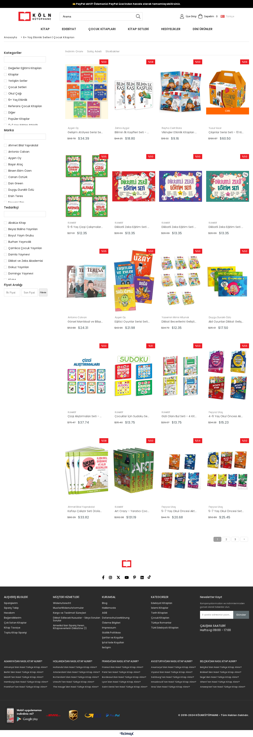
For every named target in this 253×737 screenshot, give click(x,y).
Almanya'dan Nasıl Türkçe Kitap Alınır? (26, 667)
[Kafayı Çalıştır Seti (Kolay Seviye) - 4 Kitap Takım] (86, 470)
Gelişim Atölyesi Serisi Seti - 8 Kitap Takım (85, 132)
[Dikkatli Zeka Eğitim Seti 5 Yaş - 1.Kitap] (180, 186)
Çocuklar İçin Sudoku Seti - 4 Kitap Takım (132, 416)
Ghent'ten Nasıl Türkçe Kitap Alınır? (220, 682)
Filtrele (43, 292)
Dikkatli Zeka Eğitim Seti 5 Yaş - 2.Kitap (132, 227)
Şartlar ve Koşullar (112, 637)
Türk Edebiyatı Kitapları (164, 627)
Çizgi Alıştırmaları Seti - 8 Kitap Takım (85, 416)
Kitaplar (13, 74)
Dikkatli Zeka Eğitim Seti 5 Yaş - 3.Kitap (226, 227)
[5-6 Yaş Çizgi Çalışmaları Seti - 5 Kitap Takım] (86, 186)
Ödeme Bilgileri (111, 622)
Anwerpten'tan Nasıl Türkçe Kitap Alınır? (222, 687)
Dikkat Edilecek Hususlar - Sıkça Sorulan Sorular (76, 619)
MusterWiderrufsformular (68, 608)
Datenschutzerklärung (115, 617)
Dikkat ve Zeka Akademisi (25, 260)
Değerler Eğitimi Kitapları (25, 68)
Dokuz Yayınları (18, 267)
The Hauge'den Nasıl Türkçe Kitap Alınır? (76, 687)
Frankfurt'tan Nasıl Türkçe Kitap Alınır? (25, 687)
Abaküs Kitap (17, 222)
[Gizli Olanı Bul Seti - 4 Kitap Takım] (180, 375)
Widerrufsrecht (62, 603)
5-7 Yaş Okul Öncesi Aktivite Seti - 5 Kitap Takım (179, 511)
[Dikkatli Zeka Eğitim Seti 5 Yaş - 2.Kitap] (133, 186)
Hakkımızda (109, 608)
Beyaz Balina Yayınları (23, 229)
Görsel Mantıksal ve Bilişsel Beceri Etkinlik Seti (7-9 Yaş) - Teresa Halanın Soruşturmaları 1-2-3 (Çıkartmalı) (85, 321)
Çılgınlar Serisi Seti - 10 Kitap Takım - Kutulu (226, 132)
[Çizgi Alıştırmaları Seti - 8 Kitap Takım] (86, 375)
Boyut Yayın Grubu (21, 235)
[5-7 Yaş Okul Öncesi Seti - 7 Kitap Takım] (227, 470)
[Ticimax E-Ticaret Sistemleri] (127, 734)
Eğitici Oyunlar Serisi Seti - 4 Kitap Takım (132, 321)
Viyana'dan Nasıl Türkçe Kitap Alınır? (172, 672)
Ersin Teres (15, 196)
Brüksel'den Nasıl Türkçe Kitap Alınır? (220, 672)
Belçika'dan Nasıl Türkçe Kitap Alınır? (221, 667)
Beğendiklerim (12, 617)
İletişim (106, 647)
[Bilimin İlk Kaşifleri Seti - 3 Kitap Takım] (133, 91)
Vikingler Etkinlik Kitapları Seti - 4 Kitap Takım (179, 132)
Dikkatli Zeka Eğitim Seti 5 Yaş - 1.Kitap (179, 227)
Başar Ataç (15, 164)
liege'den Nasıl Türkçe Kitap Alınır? (219, 677)
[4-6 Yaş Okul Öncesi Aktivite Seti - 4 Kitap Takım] (227, 375)
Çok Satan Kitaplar (15, 622)
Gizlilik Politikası (111, 632)
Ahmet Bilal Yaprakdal (23, 145)
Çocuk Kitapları (160, 617)
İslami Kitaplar (159, 608)
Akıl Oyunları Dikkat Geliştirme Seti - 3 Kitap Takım (226, 321)
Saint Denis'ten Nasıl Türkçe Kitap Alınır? (124, 687)
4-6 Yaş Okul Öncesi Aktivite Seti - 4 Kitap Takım (226, 416)
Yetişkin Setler (17, 80)
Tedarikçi (11, 207)
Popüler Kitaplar (19, 118)
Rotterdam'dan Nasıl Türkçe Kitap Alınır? (76, 677)
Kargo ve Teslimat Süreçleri (69, 612)
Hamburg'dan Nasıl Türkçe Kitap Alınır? (26, 682)
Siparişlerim (11, 603)
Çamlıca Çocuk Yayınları (25, 248)
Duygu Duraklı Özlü (21, 189)
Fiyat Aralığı (13, 285)
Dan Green (15, 183)
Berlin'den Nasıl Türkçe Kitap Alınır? (23, 672)
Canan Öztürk (17, 177)
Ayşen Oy (14, 158)
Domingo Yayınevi (20, 273)
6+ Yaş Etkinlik (17, 99)
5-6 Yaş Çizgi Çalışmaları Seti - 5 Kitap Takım (85, 227)
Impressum (109, 627)
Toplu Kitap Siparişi (15, 632)
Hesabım (9, 612)
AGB (104, 612)
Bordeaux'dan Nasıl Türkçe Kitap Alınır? (124, 677)
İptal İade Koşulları (113, 642)
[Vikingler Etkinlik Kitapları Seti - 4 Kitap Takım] (180, 91)
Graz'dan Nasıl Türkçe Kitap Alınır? (170, 687)
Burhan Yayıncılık (19, 241)
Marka (9, 130)
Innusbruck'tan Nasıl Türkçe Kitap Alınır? (173, 682)
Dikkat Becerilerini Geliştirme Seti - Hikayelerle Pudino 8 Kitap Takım (179, 321)
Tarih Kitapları (159, 612)
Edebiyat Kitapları (161, 603)
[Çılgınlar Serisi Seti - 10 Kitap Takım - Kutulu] (227, 91)
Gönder (241, 615)
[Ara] (138, 16)
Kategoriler (13, 53)
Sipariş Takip (11, 608)
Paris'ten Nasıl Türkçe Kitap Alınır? (121, 672)
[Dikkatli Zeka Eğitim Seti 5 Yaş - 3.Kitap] (227, 186)
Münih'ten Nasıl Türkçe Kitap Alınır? (23, 677)
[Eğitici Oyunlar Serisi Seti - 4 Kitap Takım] (133, 281)
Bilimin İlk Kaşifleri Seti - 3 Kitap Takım (132, 132)
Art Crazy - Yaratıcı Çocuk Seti (132, 511)
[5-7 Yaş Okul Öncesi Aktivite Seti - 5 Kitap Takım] (180, 470)
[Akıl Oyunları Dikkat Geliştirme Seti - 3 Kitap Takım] (227, 281)
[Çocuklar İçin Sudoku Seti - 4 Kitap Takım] (133, 375)
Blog (104, 603)
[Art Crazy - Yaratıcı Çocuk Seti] (133, 470)
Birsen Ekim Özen (20, 170)
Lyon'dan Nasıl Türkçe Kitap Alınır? (121, 682)
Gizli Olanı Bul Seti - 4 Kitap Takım (179, 416)
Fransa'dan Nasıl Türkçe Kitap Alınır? (122, 667)
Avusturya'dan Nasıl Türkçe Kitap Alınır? (173, 667)
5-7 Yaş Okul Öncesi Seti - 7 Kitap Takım (226, 511)
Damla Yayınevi (19, 254)
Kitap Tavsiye (12, 627)
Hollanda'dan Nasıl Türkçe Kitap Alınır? (75, 667)
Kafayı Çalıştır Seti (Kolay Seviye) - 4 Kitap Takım (85, 511)
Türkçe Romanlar (161, 622)
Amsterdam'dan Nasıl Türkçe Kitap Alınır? (76, 672)
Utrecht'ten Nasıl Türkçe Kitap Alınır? (73, 682)
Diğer (11, 112)
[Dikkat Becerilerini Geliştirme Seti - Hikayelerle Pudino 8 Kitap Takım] (180, 281)
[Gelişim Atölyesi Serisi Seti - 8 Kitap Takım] (86, 91)
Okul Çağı (15, 93)
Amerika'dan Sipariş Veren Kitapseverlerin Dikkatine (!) (70, 627)
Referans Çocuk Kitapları (25, 106)
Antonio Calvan (18, 151)
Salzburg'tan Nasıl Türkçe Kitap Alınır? (172, 677)
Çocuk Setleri (17, 87)
